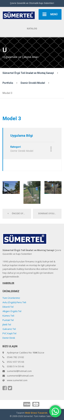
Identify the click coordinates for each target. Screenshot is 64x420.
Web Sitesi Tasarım (36, 412)
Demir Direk (8, 337)
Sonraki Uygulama (50, 213)
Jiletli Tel (6, 324)
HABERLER (8, 283)
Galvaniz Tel (9, 329)
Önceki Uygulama (20, 213)
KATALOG (32, 28)
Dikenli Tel (8, 306)
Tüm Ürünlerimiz (11, 297)
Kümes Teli (8, 315)
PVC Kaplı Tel (9, 333)
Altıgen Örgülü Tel (11, 311)
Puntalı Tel (8, 320)
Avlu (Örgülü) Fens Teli (14, 302)
